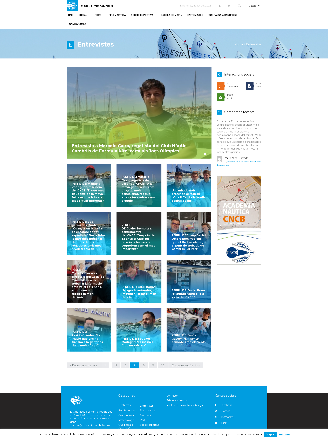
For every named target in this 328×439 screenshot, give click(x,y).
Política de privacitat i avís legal (185, 405)
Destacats (250, 161)
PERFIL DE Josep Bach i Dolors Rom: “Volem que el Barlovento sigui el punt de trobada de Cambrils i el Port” (189, 242)
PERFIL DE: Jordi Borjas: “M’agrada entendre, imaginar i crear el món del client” (139, 292)
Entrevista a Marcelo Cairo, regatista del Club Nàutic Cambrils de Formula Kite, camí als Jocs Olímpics (129, 148)
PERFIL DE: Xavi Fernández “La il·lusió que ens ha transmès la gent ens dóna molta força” (87, 338)
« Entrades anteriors (83, 365)
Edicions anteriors (177, 400)
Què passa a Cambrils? (125, 426)
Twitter (225, 411)
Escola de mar (126, 410)
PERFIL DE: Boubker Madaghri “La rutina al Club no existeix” (138, 342)
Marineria (145, 415)
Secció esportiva (149, 424)
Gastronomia (126, 415)
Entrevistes (146, 405)
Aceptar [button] (270, 434)
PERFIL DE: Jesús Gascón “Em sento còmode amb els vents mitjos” (189, 340)
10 (162, 365)
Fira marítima (147, 410)
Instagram (227, 417)
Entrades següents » (186, 365)
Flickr (224, 423)
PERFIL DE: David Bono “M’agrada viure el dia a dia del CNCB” (188, 294)
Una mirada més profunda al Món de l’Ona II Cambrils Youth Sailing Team (188, 195)
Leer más (284, 434)
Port (142, 420)
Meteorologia (126, 420)
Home (239, 44)
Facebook (226, 405)
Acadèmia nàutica (236, 161)
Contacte (172, 395)
